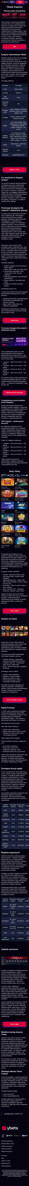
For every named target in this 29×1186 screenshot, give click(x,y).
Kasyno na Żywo (12, 475)
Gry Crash (18, 475)
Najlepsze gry (3, 475)
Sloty (24, 475)
